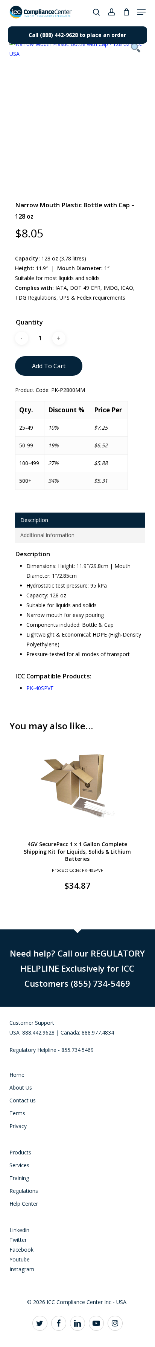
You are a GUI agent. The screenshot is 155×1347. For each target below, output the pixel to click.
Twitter (18, 1239)
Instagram (21, 1269)
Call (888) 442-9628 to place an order (77, 34)
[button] (141, 12)
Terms (17, 1113)
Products (20, 1152)
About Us (20, 1087)
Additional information (47, 535)
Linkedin (19, 1230)
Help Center (23, 1203)
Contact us (22, 1100)
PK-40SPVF (39, 688)
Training (19, 1178)
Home (16, 1074)
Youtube (19, 1259)
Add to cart (48, 366)
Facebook (21, 1249)
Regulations (23, 1190)
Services (19, 1165)
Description (34, 519)
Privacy (18, 1126)
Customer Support (31, 1022)
